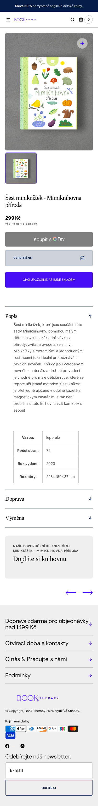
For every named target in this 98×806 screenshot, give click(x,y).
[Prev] (71, 593)
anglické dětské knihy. (66, 6)
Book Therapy (35, 711)
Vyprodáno (22, 258)
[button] (8, 20)
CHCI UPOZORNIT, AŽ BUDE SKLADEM (49, 280)
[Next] (88, 593)
